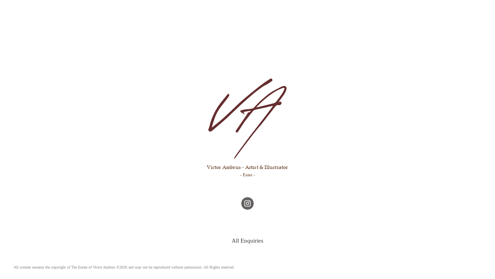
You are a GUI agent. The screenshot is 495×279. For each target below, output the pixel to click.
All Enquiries (247, 240)
